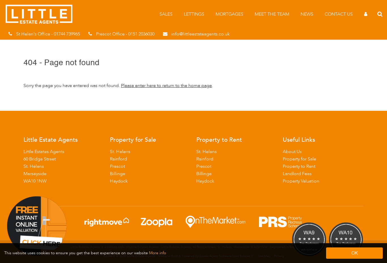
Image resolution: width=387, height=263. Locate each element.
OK (354, 253)
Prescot (117, 166)
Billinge (117, 174)
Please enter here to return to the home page (166, 85)
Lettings (194, 14)
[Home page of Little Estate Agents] (42, 23)
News (307, 14)
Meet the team (272, 14)
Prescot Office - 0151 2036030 (125, 34)
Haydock (119, 181)
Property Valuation (301, 181)
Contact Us (339, 14)
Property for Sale (299, 159)
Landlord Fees (297, 174)
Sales (166, 14)
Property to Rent (299, 166)
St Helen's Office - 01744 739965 (48, 34)
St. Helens (120, 152)
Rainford (118, 159)
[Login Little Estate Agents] (365, 14)
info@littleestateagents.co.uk (200, 34)
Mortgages (229, 14)
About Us (292, 152)
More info (157, 253)
